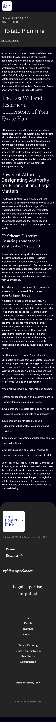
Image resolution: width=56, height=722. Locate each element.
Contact (28, 634)
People (28, 623)
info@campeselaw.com (18, 571)
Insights (28, 629)
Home (28, 618)
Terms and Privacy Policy (28, 682)
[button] (51, 6)
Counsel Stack (34, 701)
